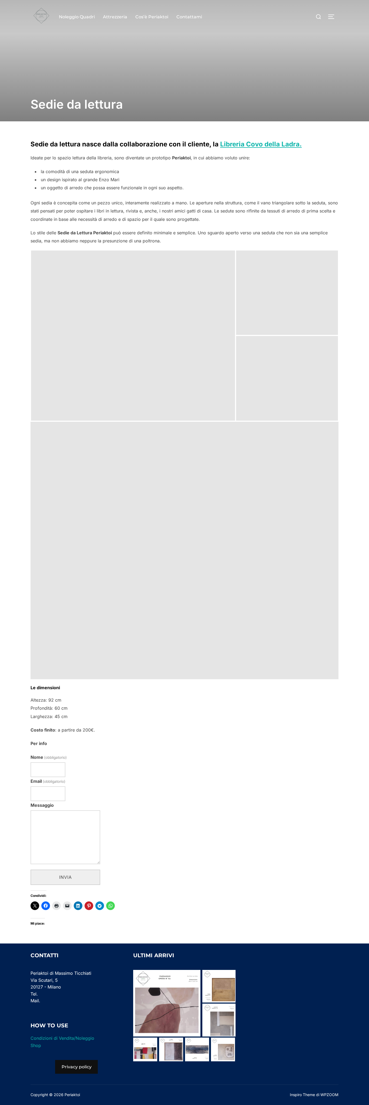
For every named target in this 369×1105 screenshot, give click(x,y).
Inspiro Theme (302, 1094)
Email (48, 781)
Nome (49, 757)
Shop (36, 1045)
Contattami (189, 16)
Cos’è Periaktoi (151, 16)
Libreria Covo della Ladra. (261, 144)
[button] (133, 335)
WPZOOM (329, 1094)
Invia (65, 877)
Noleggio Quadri (77, 16)
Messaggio (42, 805)
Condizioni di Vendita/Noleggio (62, 1038)
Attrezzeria (115, 16)
